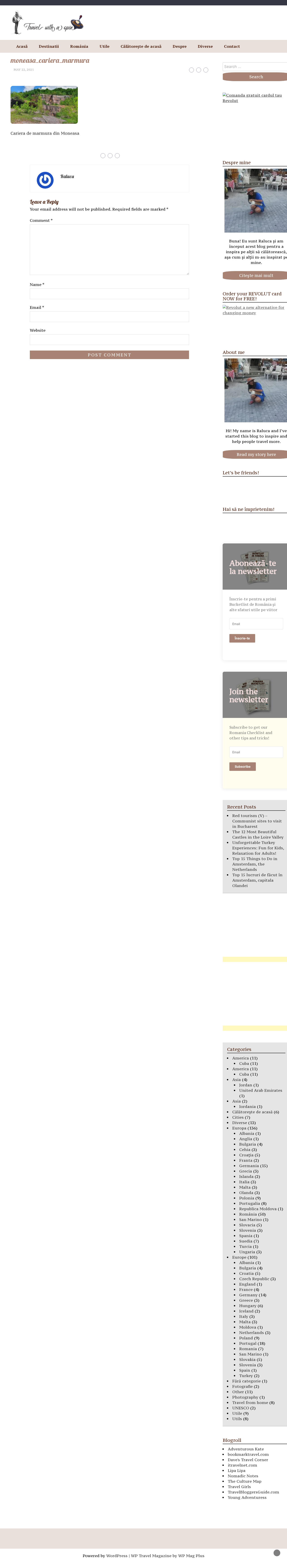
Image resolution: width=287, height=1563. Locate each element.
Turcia (245, 1246)
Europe (239, 1257)
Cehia (244, 1149)
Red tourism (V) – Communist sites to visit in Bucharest (257, 821)
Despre (180, 46)
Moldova (247, 1327)
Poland (246, 1338)
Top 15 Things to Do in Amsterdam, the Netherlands (254, 864)
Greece (246, 1300)
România (79, 46)
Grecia (245, 1171)
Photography (245, 1397)
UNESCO (240, 1407)
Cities (238, 1117)
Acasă (22, 46)
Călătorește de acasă (141, 46)
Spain (244, 1370)
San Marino (250, 1219)
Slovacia (247, 1224)
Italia (244, 1181)
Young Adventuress (247, 1497)
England (247, 1284)
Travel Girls (239, 1486)
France (246, 1289)
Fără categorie (246, 1381)
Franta (245, 1160)
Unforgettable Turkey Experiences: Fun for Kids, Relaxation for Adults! (258, 848)
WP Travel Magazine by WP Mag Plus (167, 1555)
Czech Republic (254, 1278)
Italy (243, 1316)
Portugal (248, 1343)
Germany (248, 1294)
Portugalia (249, 1203)
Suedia (245, 1241)
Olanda (246, 1192)
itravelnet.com (242, 1465)
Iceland (246, 1311)
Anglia (245, 1138)
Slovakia (247, 1359)
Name (37, 284)
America (240, 1058)
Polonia (246, 1198)
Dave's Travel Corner (248, 1459)
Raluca (67, 176)
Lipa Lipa (237, 1470)
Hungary (248, 1305)
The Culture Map (244, 1481)
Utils (237, 1418)
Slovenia (247, 1230)
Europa (239, 1128)
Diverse (205, 46)
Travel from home (250, 1402)
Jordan (245, 1085)
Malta (245, 1187)
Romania (248, 1348)
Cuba (244, 1063)
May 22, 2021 (24, 70)
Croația (246, 1155)
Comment (41, 220)
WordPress (117, 1555)
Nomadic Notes (243, 1475)
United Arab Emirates (260, 1090)
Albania (246, 1133)
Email (37, 307)
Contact (232, 46)
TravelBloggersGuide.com (253, 1492)
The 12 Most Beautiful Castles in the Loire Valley (258, 834)
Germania (249, 1165)
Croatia (246, 1273)
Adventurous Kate (246, 1449)
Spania (245, 1235)
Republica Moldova (258, 1208)
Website (38, 330)
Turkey (246, 1375)
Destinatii (49, 46)
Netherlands (251, 1332)
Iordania (247, 1106)
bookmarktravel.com (248, 1454)
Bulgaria (247, 1144)
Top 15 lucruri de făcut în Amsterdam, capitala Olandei (257, 880)
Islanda (246, 1176)
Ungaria (247, 1251)
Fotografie (242, 1386)
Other (238, 1391)
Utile (104, 46)
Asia (236, 1079)
